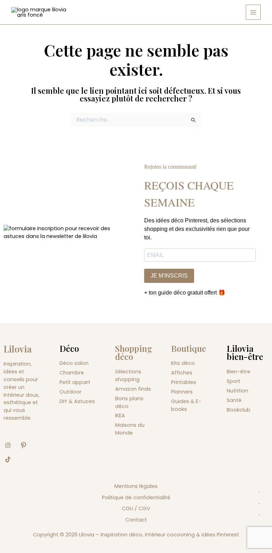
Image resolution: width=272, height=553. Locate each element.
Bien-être (238, 371)
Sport (233, 381)
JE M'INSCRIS (169, 276)
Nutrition (237, 390)
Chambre (72, 372)
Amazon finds (133, 388)
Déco (69, 348)
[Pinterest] (26, 445)
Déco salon (74, 363)
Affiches (181, 372)
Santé (234, 400)
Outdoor (70, 391)
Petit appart (75, 382)
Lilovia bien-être (245, 352)
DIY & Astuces (77, 401)
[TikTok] (10, 459)
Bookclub (238, 409)
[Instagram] (10, 445)
